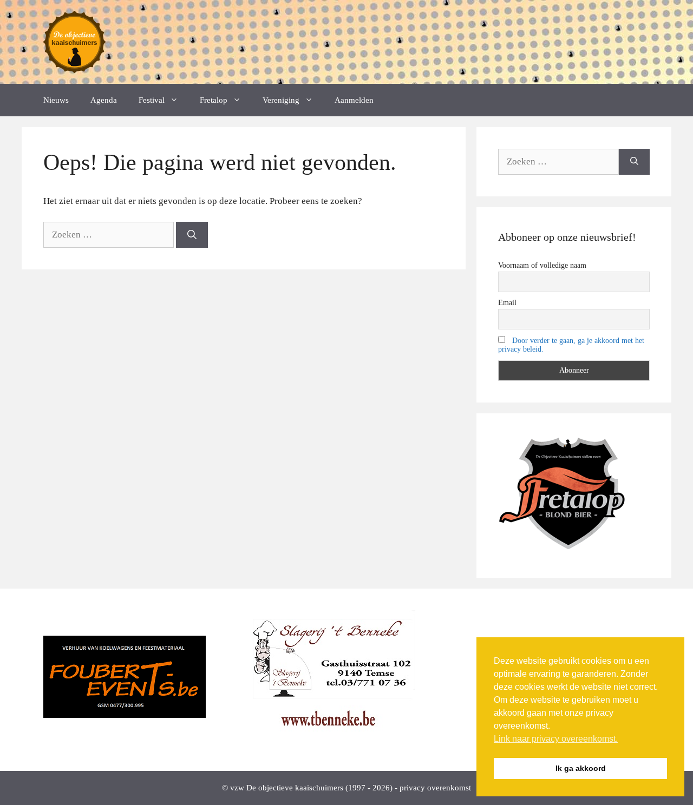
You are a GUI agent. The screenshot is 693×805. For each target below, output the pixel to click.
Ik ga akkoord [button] (580, 768)
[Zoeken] (192, 235)
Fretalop (213, 100)
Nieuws (56, 100)
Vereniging (281, 100)
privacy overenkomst (435, 787)
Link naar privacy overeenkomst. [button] (556, 738)
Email (507, 303)
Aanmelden (354, 100)
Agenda (103, 100)
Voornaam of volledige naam (542, 265)
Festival (152, 100)
